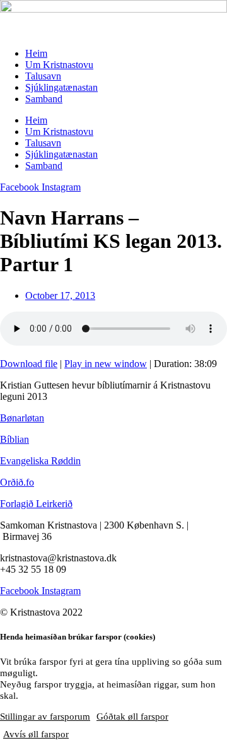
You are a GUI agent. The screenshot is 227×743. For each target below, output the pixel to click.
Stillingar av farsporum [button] (45, 716)
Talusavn (43, 76)
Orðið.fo (17, 482)
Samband (43, 98)
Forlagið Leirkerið (36, 503)
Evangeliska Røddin (40, 460)
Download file (28, 363)
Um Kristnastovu (59, 64)
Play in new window (105, 363)
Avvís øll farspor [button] (36, 734)
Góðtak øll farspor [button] (132, 716)
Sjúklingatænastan (61, 87)
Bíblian (14, 439)
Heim (36, 53)
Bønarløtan (22, 417)
